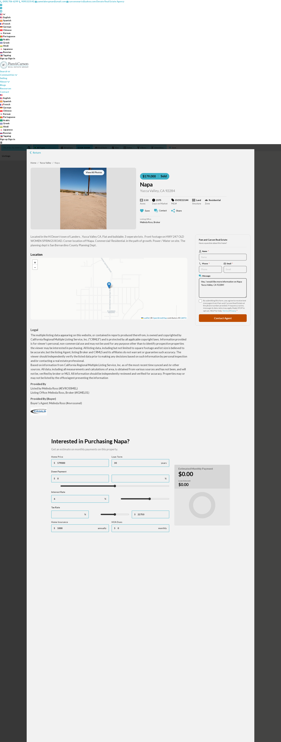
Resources (5, 88)
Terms (225, 311)
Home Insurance (59, 522)
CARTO (183, 318)
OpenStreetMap (160, 318)
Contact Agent (223, 318)
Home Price (57, 456)
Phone (206, 263)
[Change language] (2, 14)
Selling (3, 78)
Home (33, 163)
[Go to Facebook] (1, 4)
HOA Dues (117, 522)
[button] (109, 285)
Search (3, 71)
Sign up (4, 58)
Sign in (11, 58)
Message (206, 276)
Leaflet (146, 318)
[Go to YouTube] (1, 11)
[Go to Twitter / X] (1, 7)
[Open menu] (1, 142)
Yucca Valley (45, 163)
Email (230, 263)
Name (205, 251)
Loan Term (117, 456)
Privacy (232, 311)
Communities (7, 74)
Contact (4, 91)
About (3, 81)
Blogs (3, 85)
